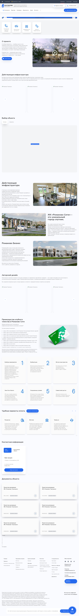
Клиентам (62, 1)
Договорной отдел (43, 562)
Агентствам (68, 1)
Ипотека (17, 560)
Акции (31, 10)
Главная (5, 558)
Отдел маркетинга (43, 571)
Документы (54, 576)
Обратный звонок (14, 470)
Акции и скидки (55, 567)
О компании (7, 1)
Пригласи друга (55, 569)
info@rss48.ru (7, 465)
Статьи (53, 571)
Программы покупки (20, 558)
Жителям (75, 1)
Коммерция (19, 10)
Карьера (29, 560)
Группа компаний (31, 558)
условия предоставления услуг (43, 598)
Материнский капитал (20, 569)
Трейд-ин (17, 567)
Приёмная (42, 568)
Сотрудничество (55, 558)
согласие (45, 611)
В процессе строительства (9, 563)
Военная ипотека (19, 562)
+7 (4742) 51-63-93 (72, 5)
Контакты (36, 10)
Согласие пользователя (70, 572)
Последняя (4, 546)
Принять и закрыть (66, 611)
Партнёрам (54, 560)
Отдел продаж (42, 560)
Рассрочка (18, 565)
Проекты (5, 561)
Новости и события (56, 565)
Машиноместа (26, 10)
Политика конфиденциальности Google (29, 598)
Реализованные (7, 565)
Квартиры (13, 10)
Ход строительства (55, 574)
